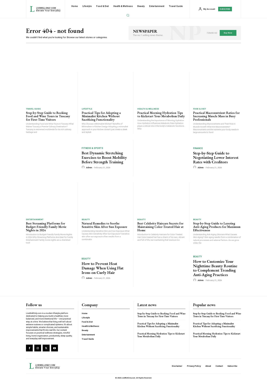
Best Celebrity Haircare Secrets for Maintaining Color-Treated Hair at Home (160, 226)
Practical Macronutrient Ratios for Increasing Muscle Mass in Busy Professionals (216, 116)
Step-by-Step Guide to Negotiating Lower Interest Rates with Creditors (215, 157)
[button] (128, 15)
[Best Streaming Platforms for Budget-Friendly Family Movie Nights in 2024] (50, 199)
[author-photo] (84, 167)
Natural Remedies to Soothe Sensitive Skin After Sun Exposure (104, 225)
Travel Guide (33, 109)
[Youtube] (54, 348)
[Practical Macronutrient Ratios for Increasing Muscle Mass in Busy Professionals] (217, 88)
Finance (198, 148)
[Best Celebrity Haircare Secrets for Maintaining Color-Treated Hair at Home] (161, 199)
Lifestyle (87, 109)
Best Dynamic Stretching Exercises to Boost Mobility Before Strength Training (104, 157)
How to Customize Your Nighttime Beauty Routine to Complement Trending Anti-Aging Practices (215, 268)
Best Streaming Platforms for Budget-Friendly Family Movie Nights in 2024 (46, 226)
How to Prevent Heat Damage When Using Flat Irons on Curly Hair (102, 268)
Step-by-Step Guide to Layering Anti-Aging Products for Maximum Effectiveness (216, 226)
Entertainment (35, 219)
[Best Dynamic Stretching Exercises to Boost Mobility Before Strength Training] (52, 158)
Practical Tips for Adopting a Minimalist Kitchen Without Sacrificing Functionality (101, 116)
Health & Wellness (148, 109)
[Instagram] (37, 348)
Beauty (86, 219)
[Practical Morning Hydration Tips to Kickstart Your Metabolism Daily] (161, 88)
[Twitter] (46, 348)
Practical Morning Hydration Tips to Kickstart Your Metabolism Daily (161, 114)
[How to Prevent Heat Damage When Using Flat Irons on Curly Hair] (52, 269)
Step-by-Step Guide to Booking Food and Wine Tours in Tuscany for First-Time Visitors (48, 116)
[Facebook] (29, 348)
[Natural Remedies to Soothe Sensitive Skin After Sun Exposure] (106, 199)
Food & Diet (199, 109)
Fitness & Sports (92, 148)
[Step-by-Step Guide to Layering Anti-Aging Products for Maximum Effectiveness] (217, 199)
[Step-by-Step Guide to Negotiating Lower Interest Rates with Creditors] (163, 158)
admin (89, 167)
